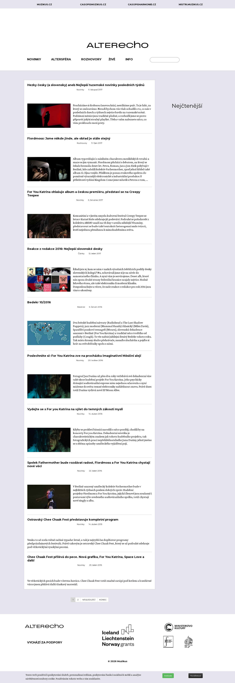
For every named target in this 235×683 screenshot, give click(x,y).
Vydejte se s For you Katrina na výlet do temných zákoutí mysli (75, 409)
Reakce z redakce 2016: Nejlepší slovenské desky (64, 249)
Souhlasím (168, 676)
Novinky (80, 89)
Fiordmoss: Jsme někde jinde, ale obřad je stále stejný (68, 138)
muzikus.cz (44, 4)
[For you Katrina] (48, 439)
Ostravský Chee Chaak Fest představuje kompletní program (72, 519)
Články (81, 253)
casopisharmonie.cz (142, 4)
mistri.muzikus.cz (191, 4)
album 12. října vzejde (85, 172)
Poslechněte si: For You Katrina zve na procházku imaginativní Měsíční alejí (84, 356)
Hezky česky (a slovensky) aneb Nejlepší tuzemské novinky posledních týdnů (85, 85)
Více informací (195, 676)
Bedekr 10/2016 (39, 302)
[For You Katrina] (48, 117)
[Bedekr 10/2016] (48, 332)
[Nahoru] (230, 667)
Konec (102, 599)
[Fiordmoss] (48, 171)
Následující (88, 599)
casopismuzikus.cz (93, 4)
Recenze (81, 307)
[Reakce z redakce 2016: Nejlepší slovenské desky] (48, 279)
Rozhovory (82, 143)
